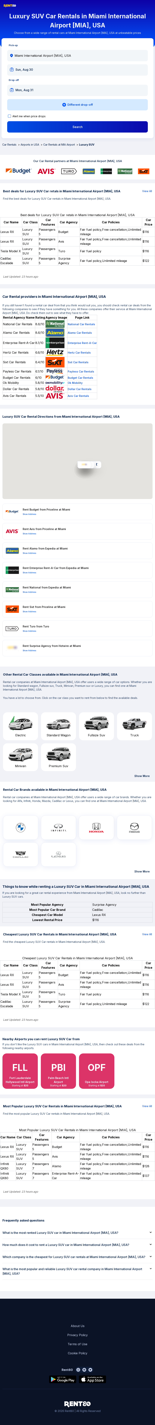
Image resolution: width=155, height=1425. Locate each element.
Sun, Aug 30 (24, 69)
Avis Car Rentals (78, 395)
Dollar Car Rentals (79, 389)
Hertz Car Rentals (79, 352)
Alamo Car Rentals (80, 332)
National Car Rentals (81, 324)
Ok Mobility (75, 382)
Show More (142, 776)
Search (78, 127)
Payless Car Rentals (81, 371)
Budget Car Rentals (80, 377)
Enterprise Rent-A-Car (82, 343)
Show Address (29, 514)
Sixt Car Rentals (78, 362)
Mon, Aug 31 (24, 90)
